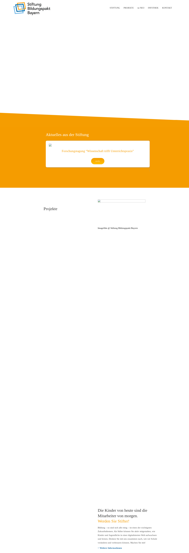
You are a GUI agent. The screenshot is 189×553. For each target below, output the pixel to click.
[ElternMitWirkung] (63, 461)
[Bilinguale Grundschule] (63, 434)
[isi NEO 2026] (63, 299)
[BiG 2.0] (63, 380)
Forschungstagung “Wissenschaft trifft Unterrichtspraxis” (98, 151)
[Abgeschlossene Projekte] (115, 461)
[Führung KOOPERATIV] (63, 407)
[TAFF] (115, 434)
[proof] (115, 273)
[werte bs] (115, 380)
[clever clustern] (115, 246)
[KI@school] (115, 299)
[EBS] (67, 248)
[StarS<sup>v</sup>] (63, 353)
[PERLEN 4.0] (115, 353)
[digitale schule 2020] (115, 407)
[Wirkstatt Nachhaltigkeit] (115, 326)
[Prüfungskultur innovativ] (63, 326)
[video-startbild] (121, 200)
